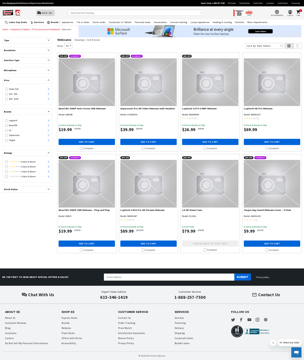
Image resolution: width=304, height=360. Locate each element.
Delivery (179, 328)
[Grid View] (289, 46)
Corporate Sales (184, 338)
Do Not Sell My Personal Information (26, 343)
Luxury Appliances (199, 22)
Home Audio (99, 22)
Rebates (66, 328)
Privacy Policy (126, 343)
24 (67, 46)
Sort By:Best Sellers (259, 46)
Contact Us (124, 317)
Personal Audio (143, 22)
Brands (55, 22)
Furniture (239, 22)
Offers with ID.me (72, 338)
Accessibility (69, 343)
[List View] (297, 46)
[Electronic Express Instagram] (259, 320)
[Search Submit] (201, 13)
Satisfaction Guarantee (131, 333)
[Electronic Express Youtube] (251, 320)
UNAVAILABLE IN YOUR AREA (210, 243)
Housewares (160, 22)
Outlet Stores (244, 3)
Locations (270, 3)
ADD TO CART (87, 142)
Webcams (64, 39)
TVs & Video (82, 22)
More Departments (257, 22)
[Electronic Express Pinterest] (267, 320)
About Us (10, 317)
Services (39, 22)
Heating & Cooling (222, 22)
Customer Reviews (15, 322)
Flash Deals (258, 3)
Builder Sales (182, 343)
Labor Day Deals (18, 22)
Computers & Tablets (120, 22)
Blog (8, 328)
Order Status (283, 3)
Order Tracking (126, 322)
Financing (295, 3)
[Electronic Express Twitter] (235, 320)
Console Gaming (178, 22)
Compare (88, 148)
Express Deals (69, 317)
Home (5, 29)
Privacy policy (262, 277)
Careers (9, 338)
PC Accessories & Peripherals (46, 29)
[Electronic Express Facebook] (243, 320)
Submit (242, 277)
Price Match (125, 328)
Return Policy (126, 338)
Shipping (180, 333)
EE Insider (232, 3)
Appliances (67, 22)
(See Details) (48, 3)
